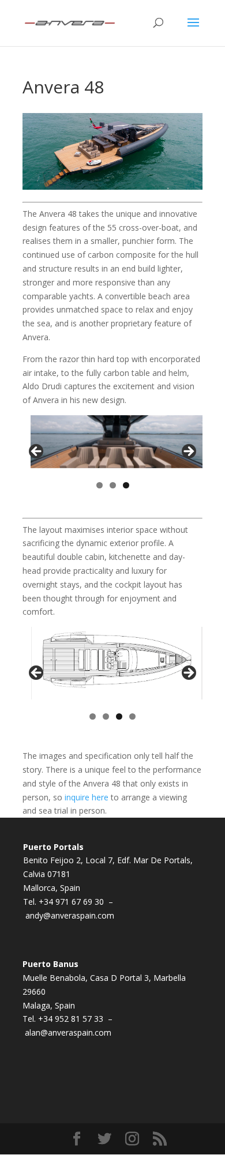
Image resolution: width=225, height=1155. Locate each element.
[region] (112, 455)
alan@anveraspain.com (68, 1032)
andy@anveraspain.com (69, 915)
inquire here (86, 797)
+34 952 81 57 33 (72, 1018)
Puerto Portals (53, 846)
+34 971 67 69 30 (72, 901)
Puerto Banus (50, 963)
